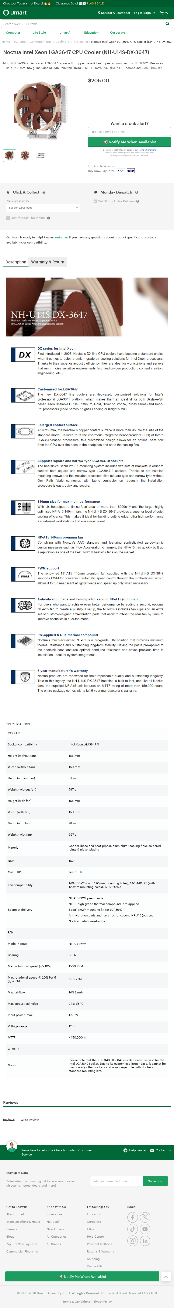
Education (91, 32)
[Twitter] (146, 1221)
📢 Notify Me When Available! (129, 142)
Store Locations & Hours (23, 1221)
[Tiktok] (133, 1233)
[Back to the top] (166, 1276)
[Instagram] (133, 1245)
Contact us (163, 1150)
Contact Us (94, 1266)
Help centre (137, 1150)
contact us (60, 237)
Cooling (61, 41)
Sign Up (150, 12)
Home (6, 41)
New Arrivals (55, 1229)
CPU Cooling (79, 41)
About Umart (15, 1214)
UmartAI (65, 32)
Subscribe (155, 1181)
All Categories (56, 1236)
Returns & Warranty (100, 1251)
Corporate (117, 32)
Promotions (54, 1214)
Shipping (93, 1259)
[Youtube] (146, 1233)
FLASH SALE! (96, 3)
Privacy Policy (102, 1301)
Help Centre (95, 1236)
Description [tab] (16, 261)
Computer (13, 32)
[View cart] (162, 12)
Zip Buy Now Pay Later (21, 1244)
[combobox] (87, 24)
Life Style (39, 32)
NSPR (78, 872)
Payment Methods (99, 1244)
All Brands (54, 1244)
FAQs (90, 1229)
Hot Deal (53, 1221)
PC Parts (20, 41)
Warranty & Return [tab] (47, 261)
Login (138, 12)
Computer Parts (41, 41)
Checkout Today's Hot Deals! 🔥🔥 (27, 3)
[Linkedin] (146, 1245)
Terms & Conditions (147, 150)
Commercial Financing (22, 1251)
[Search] (167, 24)
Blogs (10, 1236)
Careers (11, 1229)
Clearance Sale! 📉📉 (71, 3)
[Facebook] (133, 1221)
